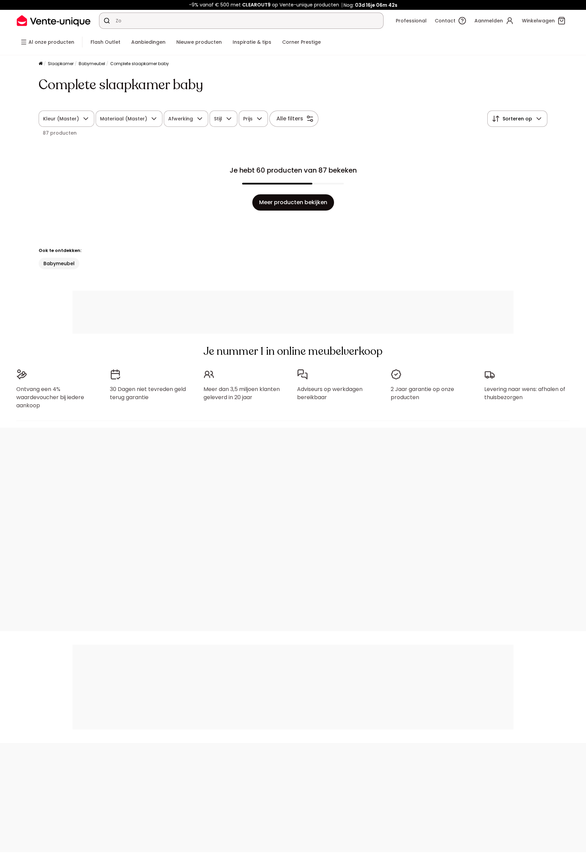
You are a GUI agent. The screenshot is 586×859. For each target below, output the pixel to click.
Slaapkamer (61, 63)
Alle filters (289, 118)
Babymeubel (92, 63)
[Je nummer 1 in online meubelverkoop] (53, 20)
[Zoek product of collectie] (106, 20)
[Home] (41, 64)
